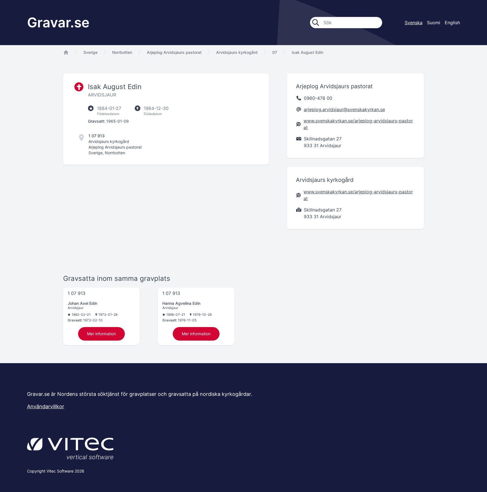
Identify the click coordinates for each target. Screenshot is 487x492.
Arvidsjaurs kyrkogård (237, 52)
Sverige (90, 52)
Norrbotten (122, 52)
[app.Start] (66, 52)
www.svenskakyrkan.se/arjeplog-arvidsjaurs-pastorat (358, 124)
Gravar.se (58, 22)
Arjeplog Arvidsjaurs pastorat (174, 52)
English (452, 22)
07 (274, 52)
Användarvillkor (45, 406)
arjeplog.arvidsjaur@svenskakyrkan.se (344, 109)
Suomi (433, 22)
